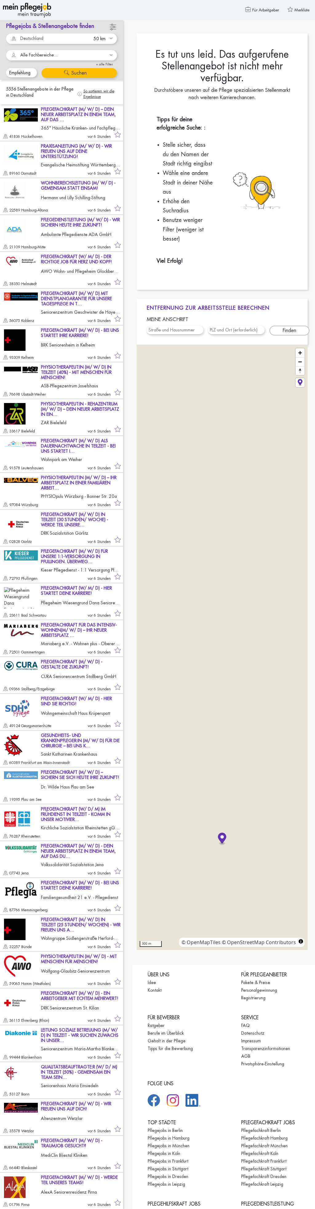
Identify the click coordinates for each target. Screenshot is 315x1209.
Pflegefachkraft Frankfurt (263, 1161)
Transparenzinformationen (265, 1048)
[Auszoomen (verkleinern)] (300, 361)
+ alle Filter (104, 64)
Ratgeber (156, 1025)
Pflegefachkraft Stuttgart (263, 1169)
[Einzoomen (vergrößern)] (300, 352)
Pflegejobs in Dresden (168, 1176)
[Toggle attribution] (301, 941)
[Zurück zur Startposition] (300, 382)
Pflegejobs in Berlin (165, 1130)
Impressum (251, 1041)
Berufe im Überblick (166, 1033)
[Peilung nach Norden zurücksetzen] (300, 370)
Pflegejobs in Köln (164, 1153)
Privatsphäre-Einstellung (262, 1064)
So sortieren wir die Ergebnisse (98, 94)
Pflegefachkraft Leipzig (262, 1184)
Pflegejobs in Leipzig (166, 1184)
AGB (245, 1056)
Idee (152, 982)
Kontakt (154, 990)
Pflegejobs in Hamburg (168, 1138)
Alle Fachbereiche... (39, 55)
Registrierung (253, 998)
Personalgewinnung (259, 990)
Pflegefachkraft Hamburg (264, 1138)
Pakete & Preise (255, 982)
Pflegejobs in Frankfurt (168, 1161)
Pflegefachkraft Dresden (263, 1176)
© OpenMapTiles (201, 942)
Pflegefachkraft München (264, 1146)
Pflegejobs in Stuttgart (168, 1169)
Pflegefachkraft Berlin (261, 1130)
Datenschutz (253, 1033)
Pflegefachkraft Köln (259, 1153)
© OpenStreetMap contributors (259, 942)
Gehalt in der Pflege (166, 1041)
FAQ (245, 1025)
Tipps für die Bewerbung (170, 1048)
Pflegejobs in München (168, 1146)
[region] (222, 647)
